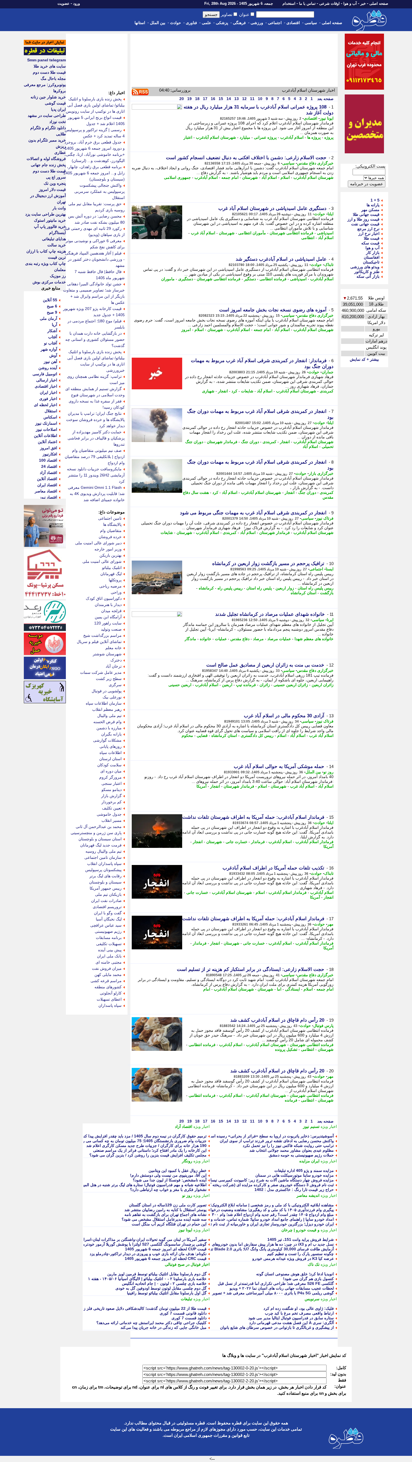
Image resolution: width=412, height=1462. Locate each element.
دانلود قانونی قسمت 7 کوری (183, 1313)
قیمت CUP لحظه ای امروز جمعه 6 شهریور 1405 (166, 1249)
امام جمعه (230, 177)
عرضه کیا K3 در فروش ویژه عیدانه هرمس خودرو (293, 1258)
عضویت (63, 3)
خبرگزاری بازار (321, 473)
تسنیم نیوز (311, 1126)
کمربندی (327, 391)
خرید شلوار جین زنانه (48, 97)
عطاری (60, 152)
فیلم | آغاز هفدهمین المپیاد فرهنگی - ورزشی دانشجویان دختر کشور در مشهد (95, 259)
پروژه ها (314, 137)
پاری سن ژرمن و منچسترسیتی (96, 833)
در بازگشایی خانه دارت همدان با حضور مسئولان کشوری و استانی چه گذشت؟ (95, 339)
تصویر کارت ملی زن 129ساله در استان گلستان (168, 1205)
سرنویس (312, 1299)
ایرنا (330, 619)
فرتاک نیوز (325, 518)
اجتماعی (275, 22)
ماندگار (190, 639)
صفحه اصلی (378, 3)
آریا (54, 324)
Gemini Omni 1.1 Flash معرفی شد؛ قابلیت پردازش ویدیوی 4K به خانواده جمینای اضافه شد (96, 493)
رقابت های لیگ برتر (105, 876)
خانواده (205, 639)
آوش (53, 355)
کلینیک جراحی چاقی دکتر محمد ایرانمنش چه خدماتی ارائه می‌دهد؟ (151, 1322)
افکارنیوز (50, 454)
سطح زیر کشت (109, 678)
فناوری (191, 22)
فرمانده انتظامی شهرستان (291, 233)
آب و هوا (350, 3)
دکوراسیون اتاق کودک (104, 598)
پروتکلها (115, 580)
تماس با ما (307, 3)
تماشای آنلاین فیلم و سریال (99, 641)
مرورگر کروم (110, 777)
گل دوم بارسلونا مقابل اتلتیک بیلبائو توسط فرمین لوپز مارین (157, 1274)
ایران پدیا (58, 109)
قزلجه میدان (111, 611)
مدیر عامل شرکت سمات (101, 672)
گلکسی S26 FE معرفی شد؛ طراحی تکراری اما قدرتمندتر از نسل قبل (276, 1283)
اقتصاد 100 (48, 460)
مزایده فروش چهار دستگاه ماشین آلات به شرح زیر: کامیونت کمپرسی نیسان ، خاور (265, 1180)
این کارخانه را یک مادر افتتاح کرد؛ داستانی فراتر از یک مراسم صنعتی (150, 1150)
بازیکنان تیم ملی (108, 894)
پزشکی (222, 22)
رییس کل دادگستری (257, 735)
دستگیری (185, 279)
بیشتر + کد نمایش (364, 359)
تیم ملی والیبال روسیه (103, 851)
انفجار (223, 391)
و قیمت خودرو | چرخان (300, 1230)
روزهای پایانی (110, 746)
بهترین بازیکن (110, 555)
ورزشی (257, 22)
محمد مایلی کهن (108, 974)
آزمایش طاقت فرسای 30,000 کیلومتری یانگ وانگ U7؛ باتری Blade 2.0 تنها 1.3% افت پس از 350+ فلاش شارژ (241, 1249)
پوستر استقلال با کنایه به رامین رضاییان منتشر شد (165, 1209)
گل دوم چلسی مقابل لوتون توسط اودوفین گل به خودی (161, 1288)
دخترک (116, 660)
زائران (265, 685)
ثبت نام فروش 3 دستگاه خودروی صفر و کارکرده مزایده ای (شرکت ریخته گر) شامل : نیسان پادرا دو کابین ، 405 (241, 1185)
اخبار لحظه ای (45, 404)
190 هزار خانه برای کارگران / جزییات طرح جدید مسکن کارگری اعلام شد (146, 1145)
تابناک (329, 264)
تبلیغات (186, 1299)
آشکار (52, 331)
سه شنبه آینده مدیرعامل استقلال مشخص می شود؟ (164, 1219)
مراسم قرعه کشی (106, 980)
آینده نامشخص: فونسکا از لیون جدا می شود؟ (170, 1180)
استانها (140, 22)
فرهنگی (239, 22)
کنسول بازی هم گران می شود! (308, 1278)
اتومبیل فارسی (45, 374)
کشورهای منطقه (108, 987)
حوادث (175, 22)
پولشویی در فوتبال (107, 691)
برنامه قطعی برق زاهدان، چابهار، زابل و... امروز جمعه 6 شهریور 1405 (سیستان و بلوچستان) (94, 173)
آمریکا (201, 786)
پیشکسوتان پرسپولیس (103, 870)
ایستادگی (292, 989)
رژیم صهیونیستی (108, 931)
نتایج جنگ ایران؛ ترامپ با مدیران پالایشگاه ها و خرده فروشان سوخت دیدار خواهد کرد (95, 419)
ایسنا (330, 569)
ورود (76, 3)
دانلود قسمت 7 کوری (189, 1318)
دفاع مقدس (239, 639)
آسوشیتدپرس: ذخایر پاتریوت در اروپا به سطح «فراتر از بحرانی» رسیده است (270, 1136)
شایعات (247, 391)
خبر (363, 3)
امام (206, 989)
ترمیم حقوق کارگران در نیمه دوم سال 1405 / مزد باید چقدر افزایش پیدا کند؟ (143, 1136)
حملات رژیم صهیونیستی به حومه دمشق (301, 1155)
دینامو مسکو (111, 789)
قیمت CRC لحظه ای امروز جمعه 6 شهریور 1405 (166, 1258)
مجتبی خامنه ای (109, 962)
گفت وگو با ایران (108, 913)
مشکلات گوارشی (107, 740)
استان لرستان (110, 759)
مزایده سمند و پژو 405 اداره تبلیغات (304, 1170)
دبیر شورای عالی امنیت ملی (98, 543)
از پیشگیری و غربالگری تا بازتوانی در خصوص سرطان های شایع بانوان (277, 1327)
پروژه (329, 137)
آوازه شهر (49, 349)
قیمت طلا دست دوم (49, 72)
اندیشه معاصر (308, 1195)
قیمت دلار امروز (52, 189)
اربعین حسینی (179, 685)
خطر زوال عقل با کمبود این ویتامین (178, 1170)
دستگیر (250, 279)
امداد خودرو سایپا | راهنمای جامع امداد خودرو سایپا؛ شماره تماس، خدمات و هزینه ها (265, 1219)
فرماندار (258, 841)
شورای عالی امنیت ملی (102, 561)
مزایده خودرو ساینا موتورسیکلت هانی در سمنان (294, 1175)
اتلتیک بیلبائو (112, 567)
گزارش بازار (111, 796)
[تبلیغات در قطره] (45, 54)
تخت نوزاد (57, 121)
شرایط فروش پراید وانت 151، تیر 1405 (300, 1239)
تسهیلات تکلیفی (109, 943)
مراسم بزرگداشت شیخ (102, 635)
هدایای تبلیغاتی (54, 239)
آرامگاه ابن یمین (108, 617)
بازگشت (327, 593)
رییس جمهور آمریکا (106, 888)
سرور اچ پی (56, 177)
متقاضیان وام (111, 530)
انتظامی (307, 237)
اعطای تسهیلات (109, 999)
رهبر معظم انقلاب (107, 709)
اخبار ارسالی (46, 380)
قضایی (202, 735)
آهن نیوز (50, 361)
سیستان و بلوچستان (105, 882)
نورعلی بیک (112, 697)
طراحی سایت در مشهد (47, 115)
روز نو (328, 772)
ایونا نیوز (327, 118)
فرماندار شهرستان (222, 441)
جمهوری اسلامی (177, 177)
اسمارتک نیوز (46, 423)
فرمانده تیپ (246, 685)
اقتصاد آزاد (183, 1126)
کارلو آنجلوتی (111, 993)
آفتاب (52, 337)
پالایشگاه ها (112, 524)
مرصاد (258, 639)
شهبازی (208, 391)
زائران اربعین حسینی (291, 685)
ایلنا (331, 214)
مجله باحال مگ (53, 78)
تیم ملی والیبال (109, 715)
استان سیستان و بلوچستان (100, 839)
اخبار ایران (48, 392)
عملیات (221, 639)
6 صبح (52, 306)
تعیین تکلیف (112, 808)
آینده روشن (47, 368)
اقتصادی (293, 22)
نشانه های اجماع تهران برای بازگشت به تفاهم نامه (165, 1214)
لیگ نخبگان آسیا (109, 919)
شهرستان (250, 177)
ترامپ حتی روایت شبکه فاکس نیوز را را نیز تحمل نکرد (288, 1145)
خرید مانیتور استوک (50, 220)
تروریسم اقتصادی (107, 907)
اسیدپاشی (325, 233)
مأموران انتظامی (252, 233)
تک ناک (314, 1264)
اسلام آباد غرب (203, 233)
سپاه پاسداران (110, 1005)
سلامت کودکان (109, 765)
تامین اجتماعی (110, 518)
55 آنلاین (50, 300)
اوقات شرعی (329, 3)
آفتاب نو (50, 343)
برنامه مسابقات (109, 937)
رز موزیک (58, 276)
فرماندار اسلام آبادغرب (314, 841)
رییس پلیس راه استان (316, 588)
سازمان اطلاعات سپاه (104, 703)
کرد (234, 391)
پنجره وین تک (55, 183)
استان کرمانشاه (303, 593)
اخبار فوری (48, 398)
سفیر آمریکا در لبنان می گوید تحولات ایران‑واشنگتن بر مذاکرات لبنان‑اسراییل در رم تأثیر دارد (129, 1239)
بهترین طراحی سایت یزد (45, 214)
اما (279, 989)
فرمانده (291, 1100)
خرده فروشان (110, 537)
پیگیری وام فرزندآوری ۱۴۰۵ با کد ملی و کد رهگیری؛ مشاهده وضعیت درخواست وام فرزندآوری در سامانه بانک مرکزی (237, 1209)
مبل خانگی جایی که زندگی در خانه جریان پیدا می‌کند (164, 1327)
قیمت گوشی (55, 103)
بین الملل (157, 22)
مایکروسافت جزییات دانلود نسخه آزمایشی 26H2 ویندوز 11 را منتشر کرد (96, 475)
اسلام (285, 177)
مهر (330, 924)
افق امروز (48, 448)
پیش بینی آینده (110, 950)
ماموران (168, 279)
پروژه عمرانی (265, 137)
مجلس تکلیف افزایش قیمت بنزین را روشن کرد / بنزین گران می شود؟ (148, 1155)
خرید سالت (56, 245)
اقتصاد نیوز (48, 497)
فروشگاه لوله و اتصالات (46, 158)
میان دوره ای (111, 771)
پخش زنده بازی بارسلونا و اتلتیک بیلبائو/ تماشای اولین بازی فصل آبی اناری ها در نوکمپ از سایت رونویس (95, 105)
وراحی (116, 592)
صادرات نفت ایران (106, 900)
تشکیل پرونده (286, 1049)
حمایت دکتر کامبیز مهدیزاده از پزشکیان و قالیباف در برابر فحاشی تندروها (96, 438)
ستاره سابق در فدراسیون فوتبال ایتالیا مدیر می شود (291, 1318)
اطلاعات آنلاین (45, 435)
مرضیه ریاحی (110, 586)
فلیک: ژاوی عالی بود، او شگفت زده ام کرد (298, 1308)
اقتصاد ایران (47, 485)
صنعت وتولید (111, 629)
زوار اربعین (285, 588)
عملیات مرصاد (279, 639)
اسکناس (50, 417)
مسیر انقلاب (111, 820)
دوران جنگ (250, 441)
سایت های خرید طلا (50, 66)
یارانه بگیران (111, 734)
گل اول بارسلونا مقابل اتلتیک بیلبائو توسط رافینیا (167, 1293)
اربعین (227, 685)
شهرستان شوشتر (107, 654)
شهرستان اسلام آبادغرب (216, 137)
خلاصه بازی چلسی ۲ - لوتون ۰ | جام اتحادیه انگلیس (164, 1283)
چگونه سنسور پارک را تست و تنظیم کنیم (300, 1254)
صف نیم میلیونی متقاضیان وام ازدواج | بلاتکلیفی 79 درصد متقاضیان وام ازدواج (95, 456)
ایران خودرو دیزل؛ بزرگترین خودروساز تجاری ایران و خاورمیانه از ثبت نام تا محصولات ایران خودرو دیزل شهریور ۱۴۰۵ (236, 1224)
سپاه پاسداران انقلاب (104, 863)
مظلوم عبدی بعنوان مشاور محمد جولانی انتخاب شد (291, 1150)
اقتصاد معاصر (46, 491)
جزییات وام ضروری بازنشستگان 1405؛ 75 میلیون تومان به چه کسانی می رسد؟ (141, 1141)
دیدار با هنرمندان (108, 604)
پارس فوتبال (323, 1025)
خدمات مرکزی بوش (49, 282)
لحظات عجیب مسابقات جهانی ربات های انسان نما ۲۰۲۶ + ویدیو (282, 1288)
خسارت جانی (236, 841)
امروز (186, 329)
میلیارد (245, 137)
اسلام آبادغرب (292, 137)
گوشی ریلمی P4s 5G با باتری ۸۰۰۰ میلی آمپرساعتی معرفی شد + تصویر (273, 1293)
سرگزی (115, 685)
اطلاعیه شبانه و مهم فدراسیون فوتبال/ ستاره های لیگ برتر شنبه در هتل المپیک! (142, 1185)
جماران (328, 372)
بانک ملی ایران (109, 956)
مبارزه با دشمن (109, 728)
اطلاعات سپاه (110, 752)
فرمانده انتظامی (273, 279)
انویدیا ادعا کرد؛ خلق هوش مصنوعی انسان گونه (295, 1274)
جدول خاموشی (109, 814)
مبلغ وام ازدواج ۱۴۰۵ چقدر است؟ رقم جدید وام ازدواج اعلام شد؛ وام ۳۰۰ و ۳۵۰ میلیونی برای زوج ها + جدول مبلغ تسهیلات (232, 1214)
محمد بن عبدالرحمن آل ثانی (99, 826)
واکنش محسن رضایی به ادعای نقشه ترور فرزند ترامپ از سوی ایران (277, 1141)
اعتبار (188, 137)
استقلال (51, 411)
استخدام (289, 3)
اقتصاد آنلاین (47, 478)
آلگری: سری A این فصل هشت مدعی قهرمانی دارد (291, 1322)
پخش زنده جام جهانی (48, 165)
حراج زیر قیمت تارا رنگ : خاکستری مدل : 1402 (294, 1189)
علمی (206, 22)
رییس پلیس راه (230, 588)
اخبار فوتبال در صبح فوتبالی (187, 1264)
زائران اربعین (323, 685)
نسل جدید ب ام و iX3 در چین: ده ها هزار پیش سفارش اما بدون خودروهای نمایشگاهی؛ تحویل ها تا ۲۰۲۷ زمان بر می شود (234, 1244)
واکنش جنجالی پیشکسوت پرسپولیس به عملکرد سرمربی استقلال (99, 191)
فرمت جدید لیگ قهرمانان (101, 845)
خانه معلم (113, 648)
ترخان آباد (114, 666)
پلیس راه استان (259, 588)
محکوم (187, 735)
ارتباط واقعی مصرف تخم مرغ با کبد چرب (299, 1313)
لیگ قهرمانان (111, 574)
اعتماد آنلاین (47, 441)
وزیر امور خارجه (108, 549)
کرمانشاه (206, 588)
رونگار (187, 1161)
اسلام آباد (269, 177)
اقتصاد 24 (49, 466)
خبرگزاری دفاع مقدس (315, 163)
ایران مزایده (309, 1161)
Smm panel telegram (46, 60)
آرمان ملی (48, 318)
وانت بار (59, 208)
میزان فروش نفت (107, 968)
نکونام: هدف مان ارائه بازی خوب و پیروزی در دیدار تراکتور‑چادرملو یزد (148, 1254)
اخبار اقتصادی (46, 386)
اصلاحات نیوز (46, 429)
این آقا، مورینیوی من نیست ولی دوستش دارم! (168, 1175)
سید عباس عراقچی (106, 925)
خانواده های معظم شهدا (314, 639)
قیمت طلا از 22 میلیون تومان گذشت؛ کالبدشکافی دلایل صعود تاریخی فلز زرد (143, 1308)
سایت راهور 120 (108, 623)
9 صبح (52, 312)
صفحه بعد (325, 98)
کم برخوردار (111, 802)
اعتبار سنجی (111, 783)
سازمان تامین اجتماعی (103, 857)
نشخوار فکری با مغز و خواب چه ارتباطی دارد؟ (168, 1189)
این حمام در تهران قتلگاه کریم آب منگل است (169, 1224)
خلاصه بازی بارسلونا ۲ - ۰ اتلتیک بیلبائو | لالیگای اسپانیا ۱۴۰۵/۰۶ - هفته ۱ (147, 1278)
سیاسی (311, 22)
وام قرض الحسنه (107, 722)
